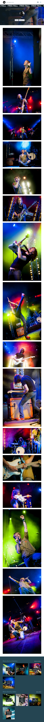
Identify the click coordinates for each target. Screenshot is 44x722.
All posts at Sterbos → (37, 661)
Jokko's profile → (38, 691)
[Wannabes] (4, 2)
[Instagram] (37, 2)
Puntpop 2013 (21, 20)
